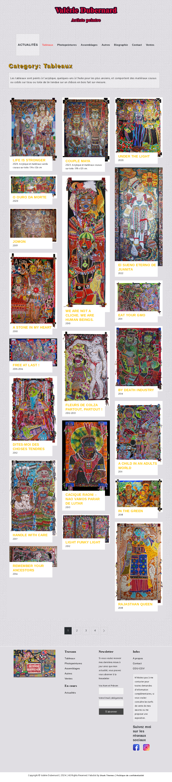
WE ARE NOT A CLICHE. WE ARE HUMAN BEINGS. (80, 315)
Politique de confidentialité (130, 775)
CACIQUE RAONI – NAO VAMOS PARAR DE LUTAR (83, 499)
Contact (137, 44)
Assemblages (89, 44)
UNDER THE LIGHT (134, 156)
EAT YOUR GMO (131, 315)
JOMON (19, 241)
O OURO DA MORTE (30, 197)
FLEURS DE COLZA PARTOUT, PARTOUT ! (84, 407)
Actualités (28, 44)
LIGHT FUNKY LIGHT (83, 542)
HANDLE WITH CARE (30, 535)
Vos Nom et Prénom (108, 685)
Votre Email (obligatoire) (111, 698)
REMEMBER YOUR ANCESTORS (28, 568)
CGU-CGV (139, 668)
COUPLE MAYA (78, 161)
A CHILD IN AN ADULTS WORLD (137, 466)
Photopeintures (67, 44)
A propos (138, 658)
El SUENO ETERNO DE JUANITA (137, 267)
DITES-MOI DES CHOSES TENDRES (29, 447)
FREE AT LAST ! (26, 365)
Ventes (150, 44)
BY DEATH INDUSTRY (136, 390)
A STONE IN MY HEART (32, 327)
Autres (106, 44)
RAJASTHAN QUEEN (135, 604)
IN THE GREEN (130, 511)
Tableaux (47, 44)
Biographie (121, 44)
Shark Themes (107, 775)
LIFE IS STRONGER (29, 160)
